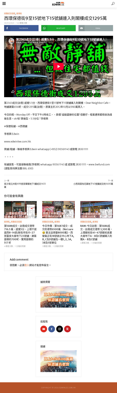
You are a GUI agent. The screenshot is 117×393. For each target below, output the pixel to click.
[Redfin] (67, 329)
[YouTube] (43, 329)
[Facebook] (51, 329)
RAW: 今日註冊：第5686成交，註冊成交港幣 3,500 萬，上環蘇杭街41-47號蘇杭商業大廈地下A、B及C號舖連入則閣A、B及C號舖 (96, 232)
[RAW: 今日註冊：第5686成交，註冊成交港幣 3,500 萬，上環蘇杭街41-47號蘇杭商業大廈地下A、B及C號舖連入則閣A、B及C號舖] (96, 209)
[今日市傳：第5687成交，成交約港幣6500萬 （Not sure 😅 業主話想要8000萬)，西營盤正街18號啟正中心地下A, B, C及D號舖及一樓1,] (58, 209)
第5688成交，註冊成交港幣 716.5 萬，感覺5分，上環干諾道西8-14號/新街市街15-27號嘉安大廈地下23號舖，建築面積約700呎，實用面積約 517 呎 (20, 234)
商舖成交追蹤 (9, 13)
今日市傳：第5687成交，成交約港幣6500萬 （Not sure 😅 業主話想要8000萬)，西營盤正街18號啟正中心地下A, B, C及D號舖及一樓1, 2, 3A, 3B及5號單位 (58, 234)
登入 (26, 265)
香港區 (19, 13)
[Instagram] (59, 329)
